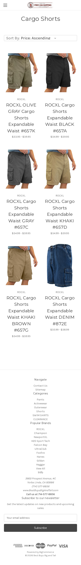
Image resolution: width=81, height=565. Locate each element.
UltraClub (41, 448)
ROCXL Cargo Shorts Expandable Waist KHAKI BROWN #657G (21, 314)
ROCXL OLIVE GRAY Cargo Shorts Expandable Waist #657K (21, 117)
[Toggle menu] (5, 5)
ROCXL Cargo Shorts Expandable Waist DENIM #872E (60, 310)
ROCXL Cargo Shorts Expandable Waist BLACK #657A (60, 117)
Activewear (40, 403)
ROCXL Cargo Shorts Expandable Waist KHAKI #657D (60, 214)
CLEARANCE (40, 419)
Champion (40, 433)
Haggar (40, 464)
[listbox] (39, 38)
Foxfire (40, 452)
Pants (40, 399)
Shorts (40, 411)
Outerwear (40, 407)
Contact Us (40, 385)
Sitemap (40, 389)
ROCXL (40, 429)
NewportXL (40, 437)
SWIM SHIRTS (41, 415)
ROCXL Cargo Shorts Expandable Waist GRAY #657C (21, 214)
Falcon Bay (40, 445)
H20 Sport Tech (40, 441)
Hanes (40, 456)
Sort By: (13, 38)
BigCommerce (46, 552)
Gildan (40, 460)
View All (40, 468)
